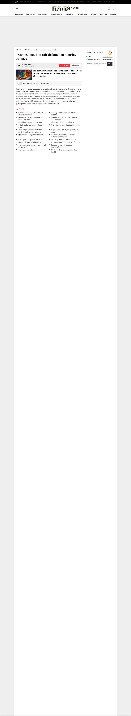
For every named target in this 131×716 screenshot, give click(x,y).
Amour (56, 2)
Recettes (40, 2)
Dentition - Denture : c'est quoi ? (30, 122)
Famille (70, 2)
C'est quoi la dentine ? (26, 150)
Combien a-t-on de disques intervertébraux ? (61, 146)
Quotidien (30, 14)
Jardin (51, 2)
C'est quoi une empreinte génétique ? (65, 142)
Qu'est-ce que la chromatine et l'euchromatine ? (30, 118)
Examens (69, 14)
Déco (45, 2)
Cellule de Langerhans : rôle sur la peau (31, 126)
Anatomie (51, 50)
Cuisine (32, 2)
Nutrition (42, 14)
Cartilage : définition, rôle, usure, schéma (63, 113)
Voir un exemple (107, 57)
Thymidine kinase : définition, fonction (65, 125)
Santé (76, 2)
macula (65, 101)
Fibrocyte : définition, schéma (62, 122)
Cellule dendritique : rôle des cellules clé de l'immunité (32, 113)
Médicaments (56, 14)
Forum (113, 2)
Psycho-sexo (82, 14)
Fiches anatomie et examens (36, 50)
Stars (88, 2)
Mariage (63, 2)
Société (81, 2)
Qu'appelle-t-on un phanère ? (29, 142)
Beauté (26, 2)
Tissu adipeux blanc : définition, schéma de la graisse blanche (30, 131)
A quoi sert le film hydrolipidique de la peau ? (65, 131)
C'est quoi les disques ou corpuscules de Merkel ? (32, 146)
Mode (21, 2)
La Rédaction (26, 64)
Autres (58, 50)
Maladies (19, 14)
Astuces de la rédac (93, 59)
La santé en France (99, 14)
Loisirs (93, 2)
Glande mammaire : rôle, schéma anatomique (64, 118)
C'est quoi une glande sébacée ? (30, 139)
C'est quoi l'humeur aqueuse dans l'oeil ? (64, 151)
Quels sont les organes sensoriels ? (31, 135)
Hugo (108, 2)
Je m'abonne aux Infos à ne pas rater (36, 83)
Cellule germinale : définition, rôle (64, 139)
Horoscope (101, 2)
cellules (64, 89)
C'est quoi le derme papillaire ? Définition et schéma (63, 136)
